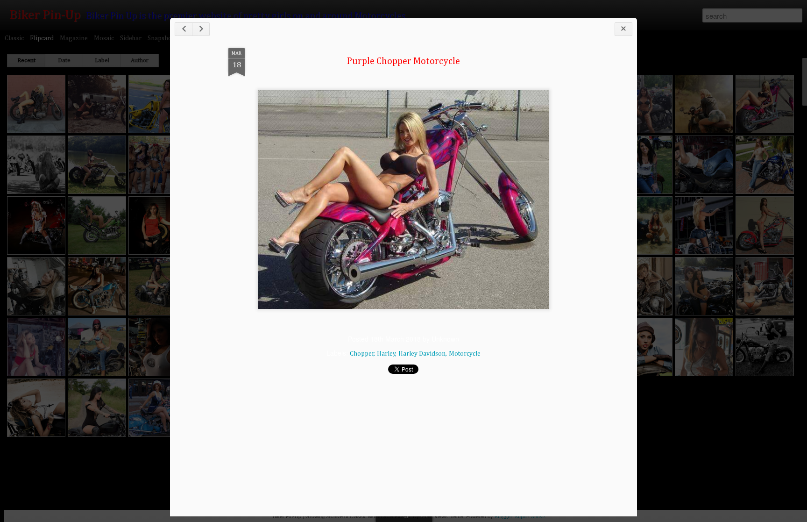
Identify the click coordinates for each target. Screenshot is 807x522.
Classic (14, 38)
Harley (386, 353)
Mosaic (104, 38)
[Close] (623, 29)
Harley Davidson (422, 353)
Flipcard (42, 38)
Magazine (74, 38)
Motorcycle (465, 353)
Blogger (503, 516)
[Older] (201, 29)
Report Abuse (530, 516)
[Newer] (183, 29)
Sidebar (131, 38)
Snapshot (161, 38)
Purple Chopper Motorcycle (403, 61)
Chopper (362, 353)
